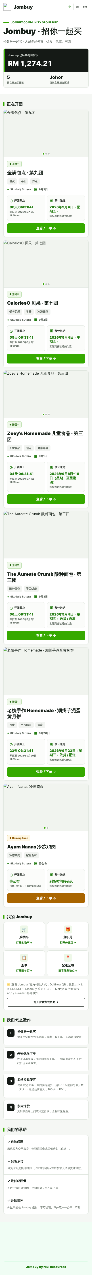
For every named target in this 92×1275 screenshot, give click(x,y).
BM (85, 6)
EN (77, 6)
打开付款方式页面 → (46, 1002)
